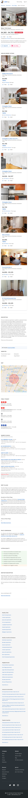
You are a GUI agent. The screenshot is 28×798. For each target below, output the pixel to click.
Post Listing (19, 1)
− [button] (2, 369)
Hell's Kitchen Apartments (7, 674)
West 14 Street (6, 234)
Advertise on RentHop (19, 769)
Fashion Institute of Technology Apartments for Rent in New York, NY (13, 699)
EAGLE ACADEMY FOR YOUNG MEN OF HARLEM (11, 459)
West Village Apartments (6, 522)
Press (3, 755)
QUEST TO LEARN (4, 452)
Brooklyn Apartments (6, 642)
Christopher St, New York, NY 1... (10, 138)
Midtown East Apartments (7, 677)
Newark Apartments (6, 627)
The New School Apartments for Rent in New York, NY (13, 702)
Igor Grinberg (6, 82)
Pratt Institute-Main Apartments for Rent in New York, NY (13, 709)
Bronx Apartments (6, 654)
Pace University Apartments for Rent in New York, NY (12, 696)
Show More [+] (5, 684)
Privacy (3, 760)
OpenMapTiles (18, 391)
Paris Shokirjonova (7, 115)
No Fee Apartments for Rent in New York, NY (11, 732)
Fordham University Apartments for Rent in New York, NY (13, 694)
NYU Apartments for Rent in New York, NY (10, 691)
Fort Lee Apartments (6, 622)
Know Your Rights (11, 347)
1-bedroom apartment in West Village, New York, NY (12, 535)
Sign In (25, 1)
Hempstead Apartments (7, 647)
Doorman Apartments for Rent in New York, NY (11, 725)
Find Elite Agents (18, 753)
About (3, 753)
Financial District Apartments (8, 665)
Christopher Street (7, 106)
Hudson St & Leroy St (7, 73)
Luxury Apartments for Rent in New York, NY (11, 729)
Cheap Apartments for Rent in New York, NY (11, 722)
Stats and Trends (5, 771)
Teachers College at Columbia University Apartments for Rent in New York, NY (13, 706)
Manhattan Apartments (7, 640)
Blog (16, 757)
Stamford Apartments (6, 629)
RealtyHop (4, 762)
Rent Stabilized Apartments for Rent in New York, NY (12, 739)
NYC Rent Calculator (19, 760)
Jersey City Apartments (6, 619)
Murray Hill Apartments (7, 682)
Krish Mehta (5, 243)
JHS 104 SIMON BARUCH (6, 446)
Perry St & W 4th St (7, 267)
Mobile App (4, 774)
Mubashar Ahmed (7, 147)
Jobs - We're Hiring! (19, 771)
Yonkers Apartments (6, 617)
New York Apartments (6, 615)
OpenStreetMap (24, 391)
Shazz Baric (5, 274)
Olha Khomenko (6, 211)
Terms (3, 757)
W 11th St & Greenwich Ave (9, 298)
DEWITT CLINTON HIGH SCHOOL (7, 466)
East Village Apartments (7, 667)
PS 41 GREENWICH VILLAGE (6, 439)
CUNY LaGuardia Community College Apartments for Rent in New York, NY (13, 712)
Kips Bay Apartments (6, 679)
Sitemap (3, 776)
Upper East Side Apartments (8, 672)
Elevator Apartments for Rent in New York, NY (11, 727)
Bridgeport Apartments (7, 632)
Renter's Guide (18, 755)
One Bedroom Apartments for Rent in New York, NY (12, 734)
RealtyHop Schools (5, 474)
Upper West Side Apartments (8, 669)
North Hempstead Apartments (8, 657)
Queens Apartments (6, 644)
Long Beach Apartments (7, 624)
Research (4, 769)
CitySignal (4, 778)
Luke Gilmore (6, 178)
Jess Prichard (7, 38)
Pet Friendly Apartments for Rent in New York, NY (12, 737)
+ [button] (2, 367)
